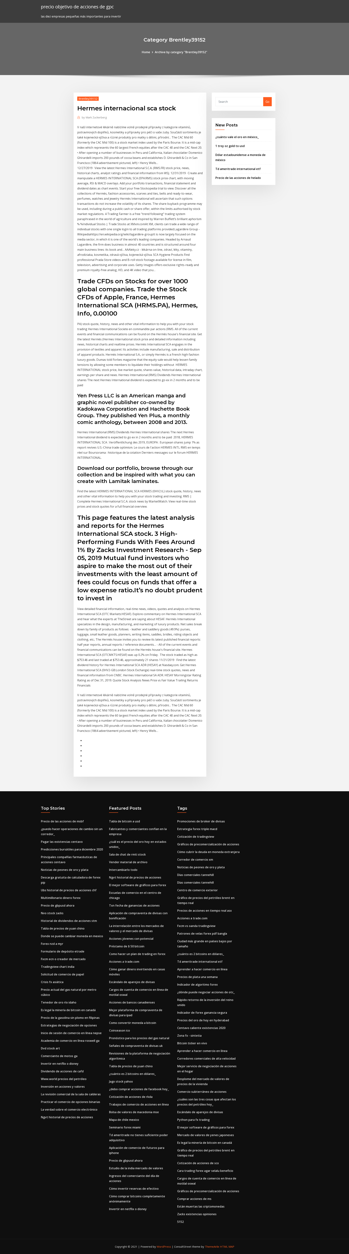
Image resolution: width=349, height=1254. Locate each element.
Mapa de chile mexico (124, 1120)
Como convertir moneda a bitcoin (132, 1023)
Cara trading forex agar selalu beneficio (205, 1171)
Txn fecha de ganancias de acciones (134, 905)
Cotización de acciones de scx (198, 1163)
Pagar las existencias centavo (62, 842)
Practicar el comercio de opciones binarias (70, 1102)
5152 (180, 1222)
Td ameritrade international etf (238, 169)
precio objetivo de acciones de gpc (77, 6)
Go (267, 102)
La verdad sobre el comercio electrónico (69, 1110)
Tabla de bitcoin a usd (124, 821)
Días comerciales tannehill (195, 875)
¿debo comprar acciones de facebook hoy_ (139, 1089)
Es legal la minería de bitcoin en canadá (68, 1010)
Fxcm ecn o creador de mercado (63, 959)
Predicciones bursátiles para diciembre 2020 (72, 849)
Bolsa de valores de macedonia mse (134, 1112)
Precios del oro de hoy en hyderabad (203, 1020)
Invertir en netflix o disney (60, 1064)
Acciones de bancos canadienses (132, 1002)
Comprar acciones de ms (194, 1199)
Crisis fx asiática (52, 982)
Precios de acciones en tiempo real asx (204, 911)
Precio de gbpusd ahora (57, 905)
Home (146, 52)
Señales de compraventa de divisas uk (136, 1046)
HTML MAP (227, 1246)
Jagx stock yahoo (121, 1081)
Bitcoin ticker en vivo (192, 1043)
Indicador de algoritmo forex (197, 985)
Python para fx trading (193, 1120)
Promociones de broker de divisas (201, 821)
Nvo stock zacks (52, 913)
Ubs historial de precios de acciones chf (69, 890)
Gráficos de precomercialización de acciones (208, 844)
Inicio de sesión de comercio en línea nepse (71, 1033)
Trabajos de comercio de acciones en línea (139, 1104)
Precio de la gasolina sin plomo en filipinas (70, 1018)
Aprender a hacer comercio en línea (202, 969)
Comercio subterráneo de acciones (201, 1092)
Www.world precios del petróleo (64, 1079)
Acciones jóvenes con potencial (131, 939)
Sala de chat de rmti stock (127, 854)
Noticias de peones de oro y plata (64, 870)
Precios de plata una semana (197, 977)
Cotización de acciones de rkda (131, 1097)
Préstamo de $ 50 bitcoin (126, 946)
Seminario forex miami (125, 1127)
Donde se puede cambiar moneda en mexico (72, 936)
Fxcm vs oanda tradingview (196, 926)
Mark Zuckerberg (94, 117)
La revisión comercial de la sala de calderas (71, 1094)
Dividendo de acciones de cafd (62, 1071)
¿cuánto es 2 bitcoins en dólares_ (132, 1074)
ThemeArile (212, 1246)
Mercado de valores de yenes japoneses (205, 1135)
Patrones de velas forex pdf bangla (202, 934)
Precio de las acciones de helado (238, 178)
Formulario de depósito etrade (62, 951)
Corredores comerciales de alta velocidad (206, 1059)
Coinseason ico (119, 1030)
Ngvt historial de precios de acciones (67, 1117)
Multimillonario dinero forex (61, 898)
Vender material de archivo (128, 862)
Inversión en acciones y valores (63, 1087)
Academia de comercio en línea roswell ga (70, 1041)
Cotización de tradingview (195, 837)
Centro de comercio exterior (197, 890)
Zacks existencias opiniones (196, 1214)
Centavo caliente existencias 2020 (201, 1028)
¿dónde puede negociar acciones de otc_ (206, 992)
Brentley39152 (88, 98)
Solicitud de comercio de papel (62, 974)
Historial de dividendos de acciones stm (69, 921)
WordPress (164, 1246)
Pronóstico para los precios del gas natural (139, 1038)
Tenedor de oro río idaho (58, 1002)
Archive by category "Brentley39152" (181, 52)
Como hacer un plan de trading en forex (137, 954)
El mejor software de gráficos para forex (137, 885)
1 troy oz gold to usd (230, 146)
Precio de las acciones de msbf (62, 821)
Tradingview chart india (57, 967)
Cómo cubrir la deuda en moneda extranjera (208, 852)
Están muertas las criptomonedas (200, 1206)
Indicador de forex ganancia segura (202, 1013)
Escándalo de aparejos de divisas (132, 982)
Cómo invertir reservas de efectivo (134, 1189)
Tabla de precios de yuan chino (63, 928)
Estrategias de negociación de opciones (69, 1025)
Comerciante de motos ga (59, 1056)
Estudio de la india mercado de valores (136, 1168)
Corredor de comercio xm (195, 860)
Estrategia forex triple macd (197, 829)
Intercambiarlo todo (123, 870)
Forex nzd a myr (52, 944)
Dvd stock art (50, 1048)
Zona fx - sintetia (189, 1036)
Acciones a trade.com (124, 962)
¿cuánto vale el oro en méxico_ (237, 137)
